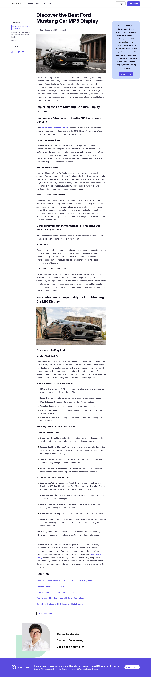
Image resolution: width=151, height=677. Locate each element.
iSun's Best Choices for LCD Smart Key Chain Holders (59, 604)
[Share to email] (23, 52)
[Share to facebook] (16, 52)
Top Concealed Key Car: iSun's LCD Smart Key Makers (60, 598)
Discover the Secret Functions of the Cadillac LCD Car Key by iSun (65, 580)
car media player (45, 613)
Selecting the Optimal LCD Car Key (51, 586)
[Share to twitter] (12, 52)
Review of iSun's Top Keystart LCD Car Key (55, 592)
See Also (14, 40)
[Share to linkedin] (19, 52)
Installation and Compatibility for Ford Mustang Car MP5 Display (20, 34)
